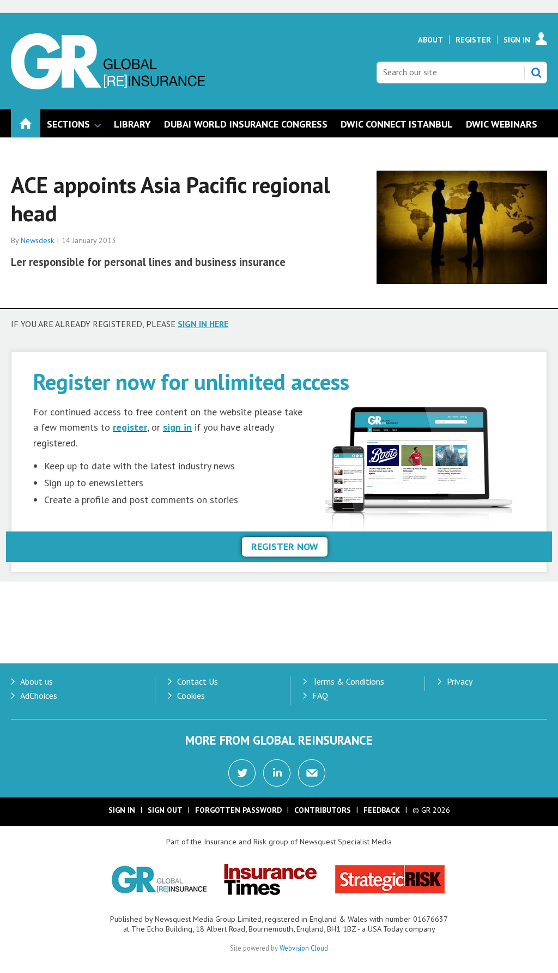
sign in (177, 427)
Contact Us (197, 681)
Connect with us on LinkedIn (277, 773)
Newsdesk (37, 240)
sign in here (203, 323)
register (130, 427)
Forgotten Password (238, 810)
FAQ (320, 695)
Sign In (517, 39)
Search (536, 72)
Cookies (191, 695)
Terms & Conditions (348, 681)
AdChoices (38, 695)
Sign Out (165, 810)
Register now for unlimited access (191, 381)
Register (473, 39)
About (430, 39)
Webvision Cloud (304, 948)
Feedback (381, 810)
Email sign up (312, 773)
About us (36, 681)
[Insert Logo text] (108, 86)
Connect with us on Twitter (242, 773)
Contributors (322, 810)
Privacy (459, 681)
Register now (284, 546)
